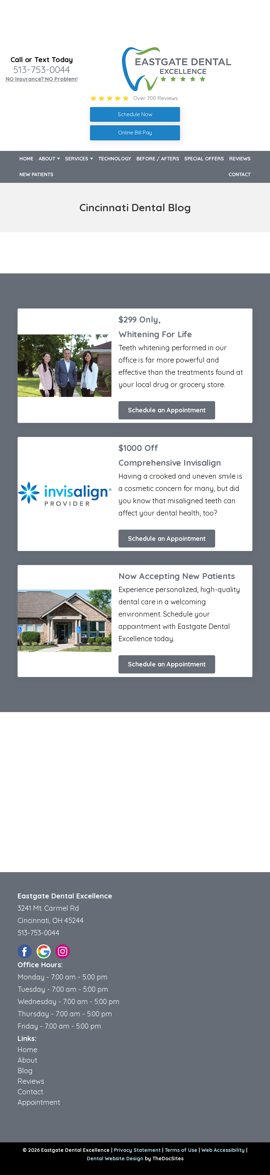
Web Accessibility (223, 1150)
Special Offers (204, 158)
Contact (240, 174)
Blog (25, 1070)
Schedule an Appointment (167, 410)
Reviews (240, 158)
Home (26, 158)
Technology (114, 158)
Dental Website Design (115, 1158)
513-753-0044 (41, 69)
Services (76, 158)
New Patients (36, 174)
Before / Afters (157, 158)
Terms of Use (181, 1150)
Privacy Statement (137, 1150)
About (47, 158)
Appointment (39, 1102)
